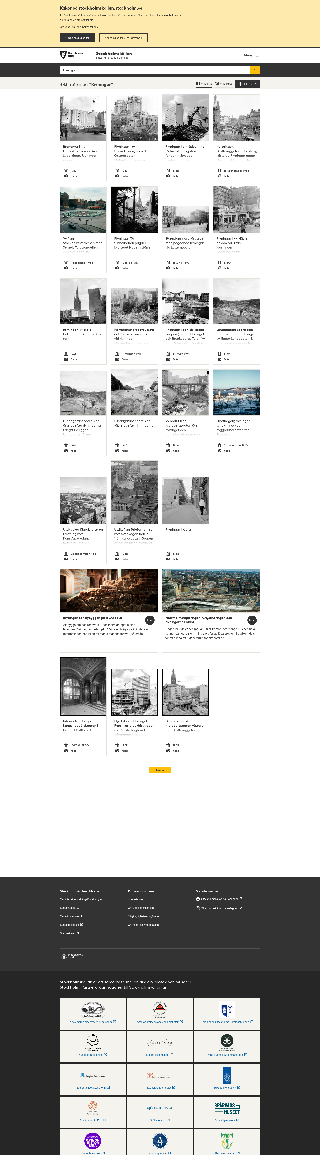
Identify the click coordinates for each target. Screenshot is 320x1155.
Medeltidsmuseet (70, 916)
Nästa (160, 770)
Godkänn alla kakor (77, 37)
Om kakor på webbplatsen (143, 924)
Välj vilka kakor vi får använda (123, 37)
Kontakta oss (135, 899)
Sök (255, 70)
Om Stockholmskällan (141, 907)
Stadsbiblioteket (69, 924)
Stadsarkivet (67, 933)
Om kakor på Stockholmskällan (78, 26)
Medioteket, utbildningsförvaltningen (81, 899)
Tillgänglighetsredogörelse (144, 916)
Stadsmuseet (68, 907)
